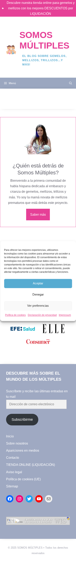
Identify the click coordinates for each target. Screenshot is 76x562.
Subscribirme (22, 419)
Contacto (12, 457)
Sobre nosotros (17, 443)
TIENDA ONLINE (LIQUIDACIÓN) (30, 464)
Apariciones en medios (22, 450)
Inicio (10, 436)
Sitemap (12, 486)
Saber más (38, 214)
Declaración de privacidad (42, 315)
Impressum (65, 315)
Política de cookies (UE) (23, 479)
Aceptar (38, 283)
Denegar (38, 294)
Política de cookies (15, 315)
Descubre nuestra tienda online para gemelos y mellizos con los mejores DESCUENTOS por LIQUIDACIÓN (41, 8)
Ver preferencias (38, 305)
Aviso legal (14, 472)
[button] (70, 83)
